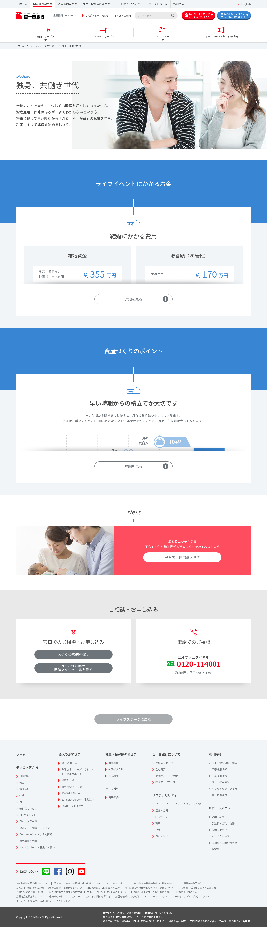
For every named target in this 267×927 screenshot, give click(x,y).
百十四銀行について (128, 4)
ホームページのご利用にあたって (33, 900)
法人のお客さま (67, 4)
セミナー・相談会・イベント (35, 828)
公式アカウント (29, 871)
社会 (157, 830)
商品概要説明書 (28, 841)
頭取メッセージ (164, 763)
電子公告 (111, 788)
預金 (21, 782)
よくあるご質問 (122, 15)
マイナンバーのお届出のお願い (37, 847)
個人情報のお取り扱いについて (32, 883)
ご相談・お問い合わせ (97, 15)
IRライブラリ (115, 769)
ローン (23, 802)
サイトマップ (63, 900)
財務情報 (113, 763)
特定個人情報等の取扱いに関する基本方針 (156, 883)
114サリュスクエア (72, 806)
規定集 (215, 849)
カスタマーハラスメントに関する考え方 (89, 896)
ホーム (23, 4)
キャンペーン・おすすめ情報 (35, 834)
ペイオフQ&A (160, 896)
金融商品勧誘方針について (30, 896)
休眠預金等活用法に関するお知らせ (197, 887)
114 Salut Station (71, 793)
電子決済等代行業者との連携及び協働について (149, 887)
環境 (157, 823)
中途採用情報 (219, 776)
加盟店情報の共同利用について (131, 896)
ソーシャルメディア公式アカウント (191, 896)
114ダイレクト (27, 815)
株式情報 (113, 776)
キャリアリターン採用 (224, 789)
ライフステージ (28, 821)
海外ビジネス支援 (72, 786)
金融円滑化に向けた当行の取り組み (152, 892)
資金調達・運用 (70, 763)
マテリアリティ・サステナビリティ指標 (178, 804)
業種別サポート (70, 780)
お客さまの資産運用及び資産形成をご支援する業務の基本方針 (49, 887)
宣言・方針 (161, 810)
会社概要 (160, 769)
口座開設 (24, 776)
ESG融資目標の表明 (186, 892)
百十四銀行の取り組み (224, 763)
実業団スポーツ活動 (166, 776)
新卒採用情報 (219, 769)
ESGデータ (161, 817)
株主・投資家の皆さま (96, 4)
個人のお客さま (42, 4)
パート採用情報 (220, 782)
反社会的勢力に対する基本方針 (65, 892)
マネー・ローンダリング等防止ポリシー (108, 892)
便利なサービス (28, 808)
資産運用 (24, 789)
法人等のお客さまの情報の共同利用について (77, 883)
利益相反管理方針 (193, 883)
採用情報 (178, 4)
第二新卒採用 (219, 795)
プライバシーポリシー (117, 883)
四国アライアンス (165, 782)
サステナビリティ (157, 4)
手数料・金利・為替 (223, 823)
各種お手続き (219, 830)
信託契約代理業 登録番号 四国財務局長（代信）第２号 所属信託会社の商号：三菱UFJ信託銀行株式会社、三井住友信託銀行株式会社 (175, 921)
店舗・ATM (218, 817)
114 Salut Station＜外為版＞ (78, 799)
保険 (21, 795)
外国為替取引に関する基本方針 (103, 887)
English (246, 4)
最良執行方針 (56, 896)
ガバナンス (161, 836)
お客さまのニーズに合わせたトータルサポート (78, 771)
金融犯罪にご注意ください (30, 892)
